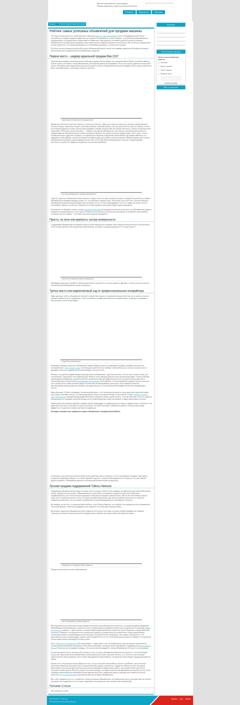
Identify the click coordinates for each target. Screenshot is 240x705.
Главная (129, 12)
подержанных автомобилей (88, 381)
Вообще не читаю (166, 74)
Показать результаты (171, 83)
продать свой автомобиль (106, 36)
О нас (181, 699)
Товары (162, 39)
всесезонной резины (68, 675)
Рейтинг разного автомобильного (72, 24)
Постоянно (164, 62)
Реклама (158, 12)
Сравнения (163, 31)
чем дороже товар (72, 368)
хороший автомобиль (92, 210)
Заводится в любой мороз (66, 644)
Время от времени (166, 66)
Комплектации (164, 47)
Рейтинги (162, 35)
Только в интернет (166, 70)
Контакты (143, 12)
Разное (161, 43)
